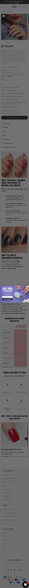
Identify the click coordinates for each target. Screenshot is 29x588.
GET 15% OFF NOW (7, 299)
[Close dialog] (28, 286)
